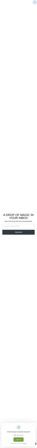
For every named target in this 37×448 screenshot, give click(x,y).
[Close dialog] (34, 2)
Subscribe (18, 232)
